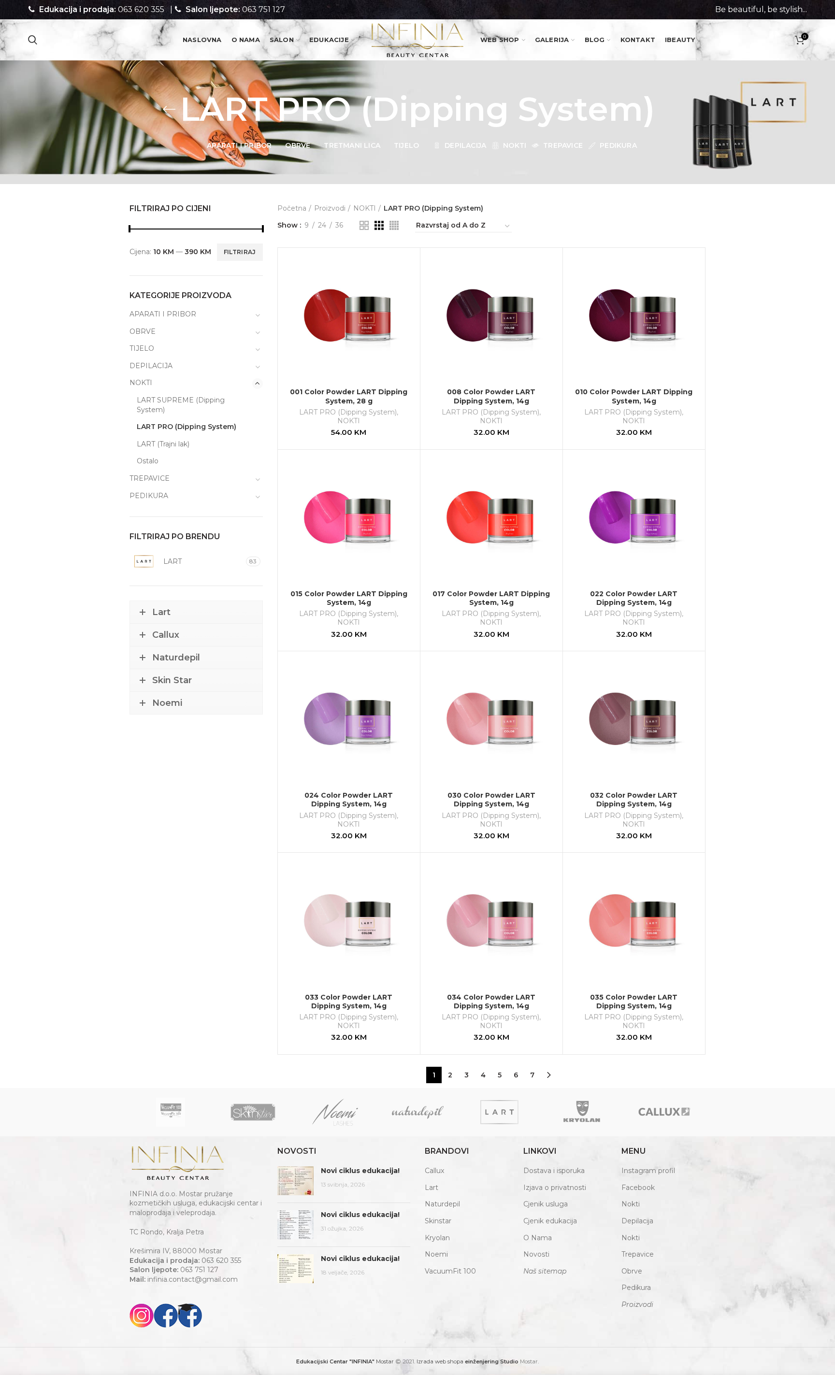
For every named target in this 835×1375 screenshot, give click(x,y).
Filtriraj (240, 252)
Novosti (536, 1254)
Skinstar (438, 1221)
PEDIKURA (149, 495)
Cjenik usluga (545, 1204)
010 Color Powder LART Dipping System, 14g (633, 396)
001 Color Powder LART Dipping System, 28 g (348, 396)
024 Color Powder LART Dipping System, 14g (348, 799)
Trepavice (637, 1254)
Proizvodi (330, 208)
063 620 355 (141, 9)
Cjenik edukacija (550, 1221)
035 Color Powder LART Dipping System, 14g (633, 1001)
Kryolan (437, 1237)
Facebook (638, 1187)
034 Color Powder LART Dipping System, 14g (491, 1001)
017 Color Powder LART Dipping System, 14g (491, 598)
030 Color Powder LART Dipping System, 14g (491, 799)
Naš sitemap (544, 1271)
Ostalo (147, 461)
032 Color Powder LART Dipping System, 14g (633, 799)
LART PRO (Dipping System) (348, 412)
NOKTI (364, 208)
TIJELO (142, 348)
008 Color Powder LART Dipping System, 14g (491, 396)
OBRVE (143, 331)
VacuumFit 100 (450, 1271)
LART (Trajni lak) (163, 444)
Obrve (631, 1271)
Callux (434, 1170)
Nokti (630, 1204)
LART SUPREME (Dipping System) (181, 405)
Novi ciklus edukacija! (360, 1170)
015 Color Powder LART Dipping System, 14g (348, 598)
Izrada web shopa (440, 1361)
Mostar (345, 1361)
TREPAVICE (150, 478)
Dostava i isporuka (554, 1170)
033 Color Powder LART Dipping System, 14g (348, 1001)
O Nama (537, 1237)
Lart (431, 1187)
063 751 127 (263, 9)
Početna (291, 208)
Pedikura (636, 1287)
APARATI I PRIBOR (163, 314)
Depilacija (637, 1221)
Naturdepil (442, 1204)
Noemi (436, 1254)
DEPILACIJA (151, 365)
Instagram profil (648, 1170)
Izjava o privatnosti (554, 1187)
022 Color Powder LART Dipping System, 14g (633, 598)
